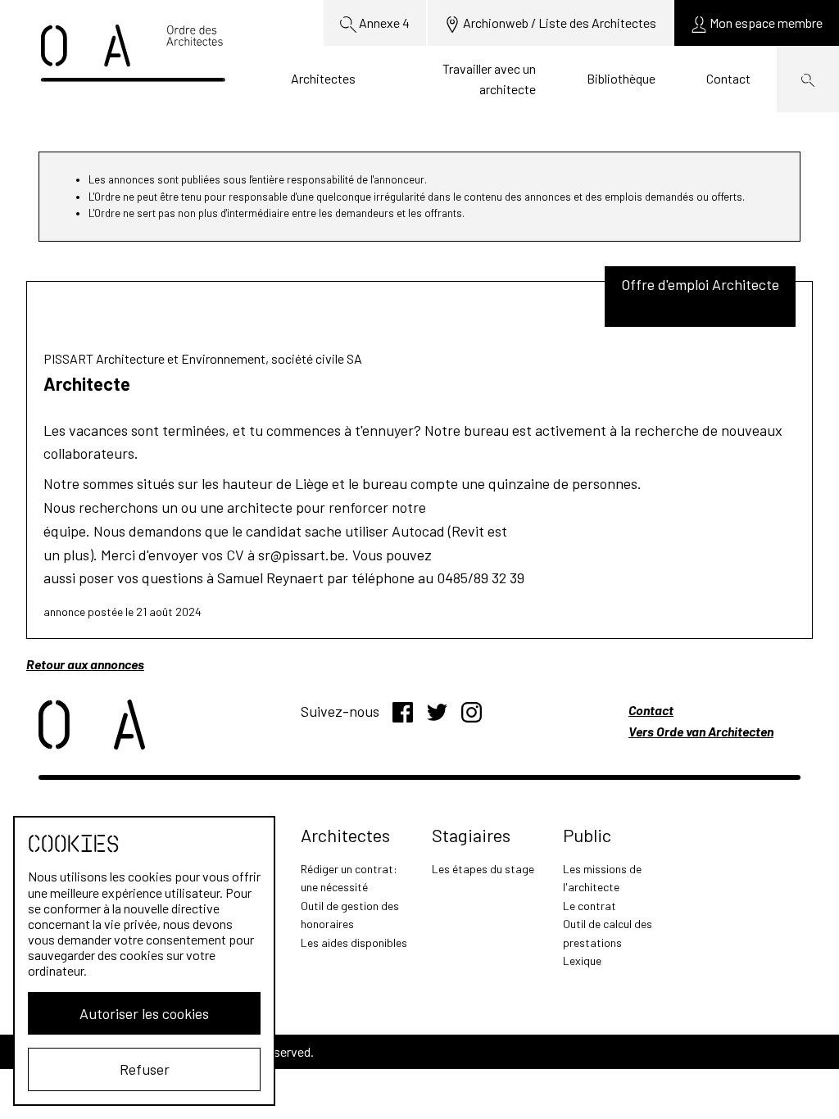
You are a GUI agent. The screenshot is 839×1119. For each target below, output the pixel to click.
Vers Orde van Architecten (700, 731)
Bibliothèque (621, 78)
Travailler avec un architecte (489, 79)
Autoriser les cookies (144, 1013)
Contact (728, 78)
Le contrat (589, 906)
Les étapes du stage (483, 869)
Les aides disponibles (354, 942)
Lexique (582, 960)
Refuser (145, 1069)
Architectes (323, 78)
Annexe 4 (383, 22)
